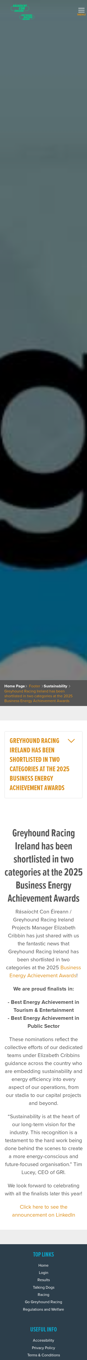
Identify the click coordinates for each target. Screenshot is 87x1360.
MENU (81, 13)
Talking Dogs (43, 1287)
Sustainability (55, 686)
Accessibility (43, 1340)
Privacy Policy (43, 1347)
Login (43, 1272)
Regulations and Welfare (43, 1309)
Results (43, 1280)
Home (43, 1265)
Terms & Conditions (43, 1355)
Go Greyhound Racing (43, 1302)
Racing (43, 1294)
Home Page (14, 686)
